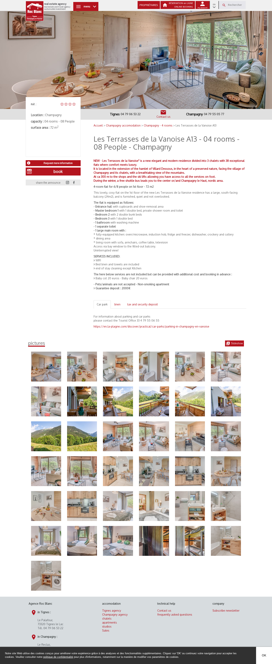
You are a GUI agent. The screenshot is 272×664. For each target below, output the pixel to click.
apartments (109, 622)
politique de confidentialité (58, 657)
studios (107, 626)
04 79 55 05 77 (214, 114)
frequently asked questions (174, 614)
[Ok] (224, 5)
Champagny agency (115, 614)
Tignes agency (111, 610)
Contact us (164, 610)
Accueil (99, 125)
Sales (105, 630)
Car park (102, 304)
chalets (107, 618)
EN (214, 4)
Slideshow (237, 343)
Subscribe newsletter (226, 610)
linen (117, 304)
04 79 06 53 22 (131, 114)
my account (202, 7)
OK (264, 655)
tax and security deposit (142, 304)
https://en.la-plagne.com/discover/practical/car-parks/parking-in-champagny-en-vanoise (151, 326)
